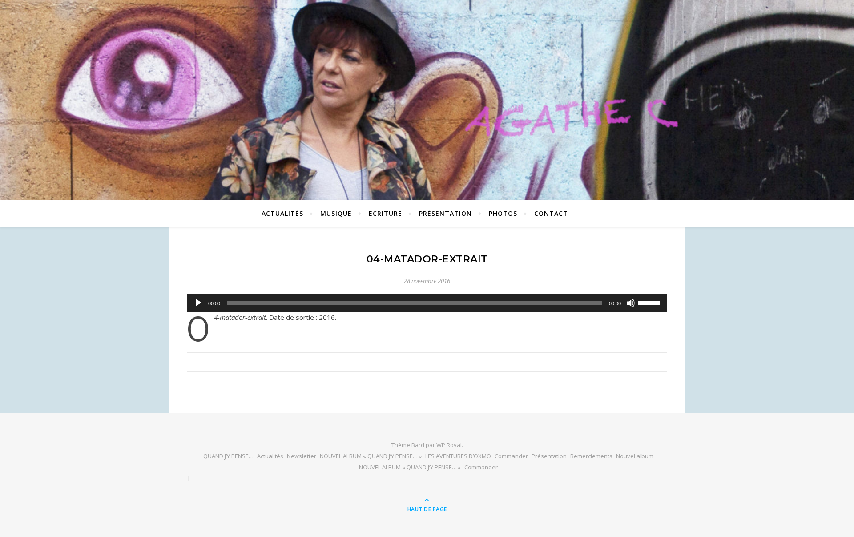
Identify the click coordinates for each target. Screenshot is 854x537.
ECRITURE (385, 213)
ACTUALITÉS (282, 213)
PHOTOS (503, 213)
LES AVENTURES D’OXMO (458, 456)
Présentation (445, 213)
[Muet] (630, 303)
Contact (551, 213)
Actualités (270, 456)
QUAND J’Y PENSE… (228, 456)
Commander (511, 456)
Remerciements (591, 456)
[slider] (650, 302)
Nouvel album (634, 456)
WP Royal (449, 445)
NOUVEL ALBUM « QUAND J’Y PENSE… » (371, 456)
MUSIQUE (336, 213)
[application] (427, 303)
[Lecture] (198, 303)
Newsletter (301, 456)
